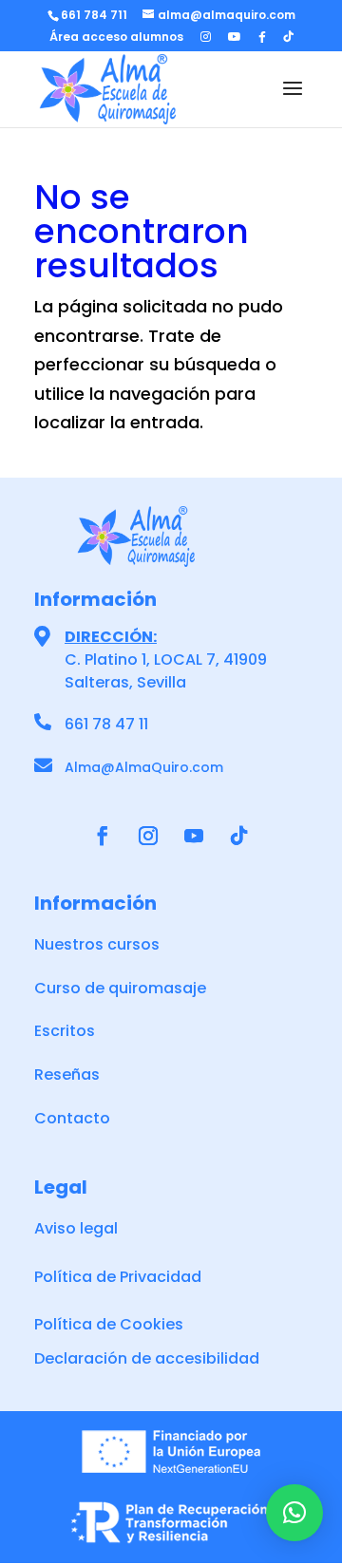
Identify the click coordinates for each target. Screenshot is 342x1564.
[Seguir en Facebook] (103, 836)
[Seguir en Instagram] (148, 836)
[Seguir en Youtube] (194, 836)
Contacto (72, 1118)
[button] (294, 1512)
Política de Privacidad (117, 1277)
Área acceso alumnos (116, 38)
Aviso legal (76, 1228)
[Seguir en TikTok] (239, 836)
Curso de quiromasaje (120, 988)
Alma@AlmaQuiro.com (144, 767)
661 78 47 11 (106, 724)
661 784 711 (94, 15)
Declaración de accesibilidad (146, 1358)
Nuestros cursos (97, 944)
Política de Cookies (108, 1324)
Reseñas (67, 1074)
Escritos (64, 1031)
